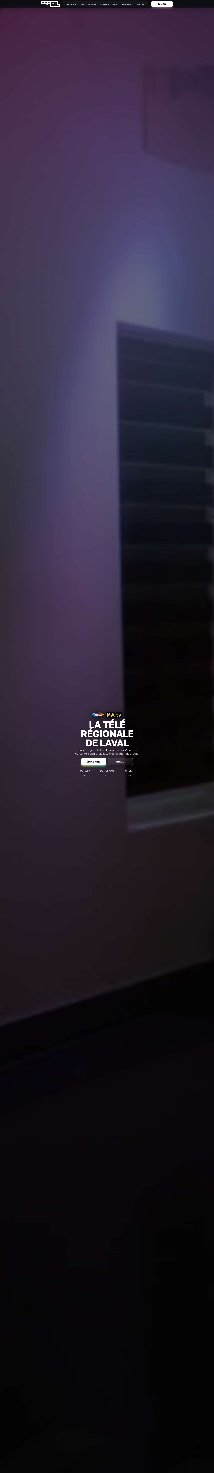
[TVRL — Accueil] (50, 4)
